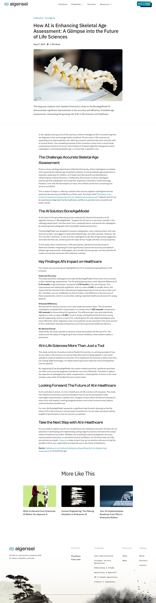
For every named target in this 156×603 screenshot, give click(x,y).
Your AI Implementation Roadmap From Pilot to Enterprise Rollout (112, 514)
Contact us (63, 440)
